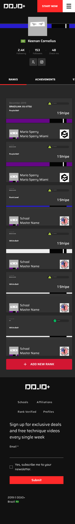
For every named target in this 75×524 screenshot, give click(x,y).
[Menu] (69, 6)
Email (14, 447)
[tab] (13, 80)
